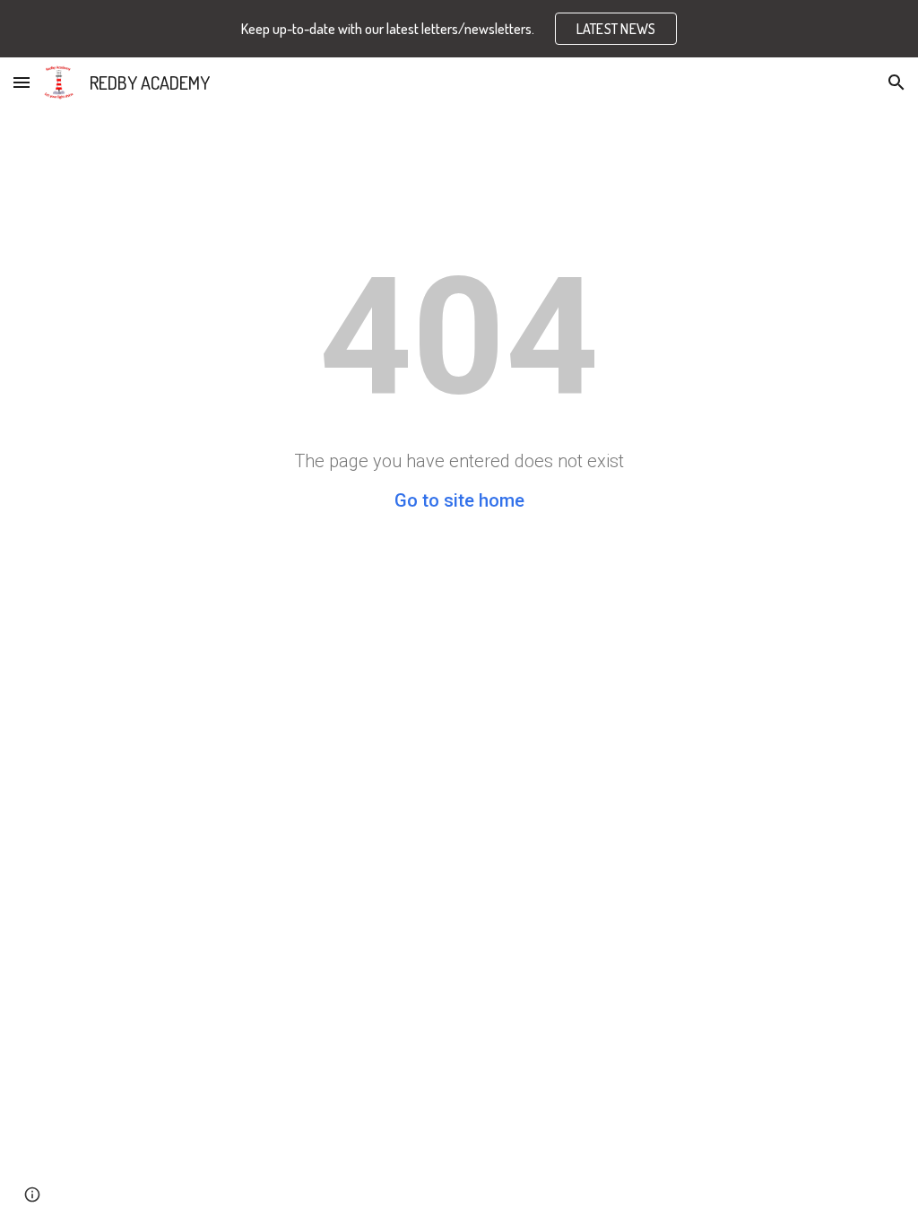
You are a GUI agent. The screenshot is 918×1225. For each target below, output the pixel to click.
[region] (459, 28)
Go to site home (459, 500)
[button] (21, 82)
